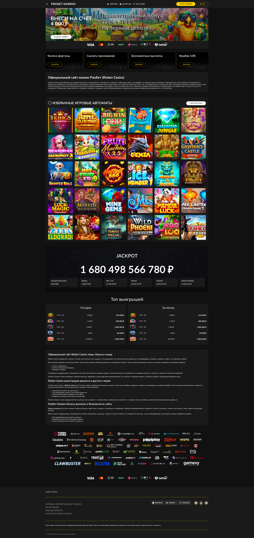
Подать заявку (61, 37)
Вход (202, 4)
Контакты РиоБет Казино (59, 514)
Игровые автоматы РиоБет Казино (63, 504)
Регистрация (186, 4)
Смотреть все (196, 103)
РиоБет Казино (63, 4)
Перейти (55, 64)
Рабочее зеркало (54, 511)
